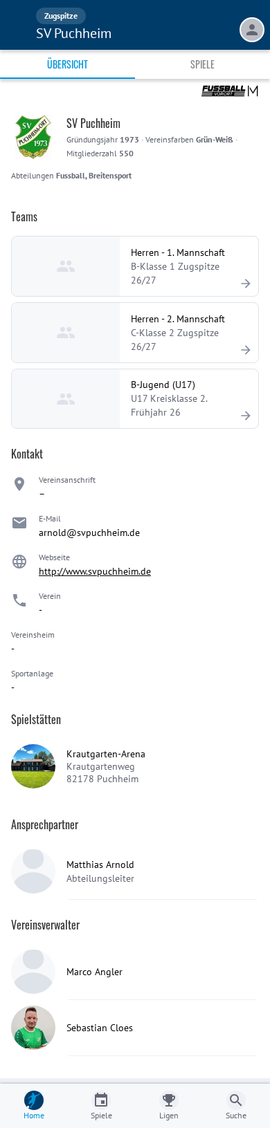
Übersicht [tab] (67, 64)
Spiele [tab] (202, 64)
